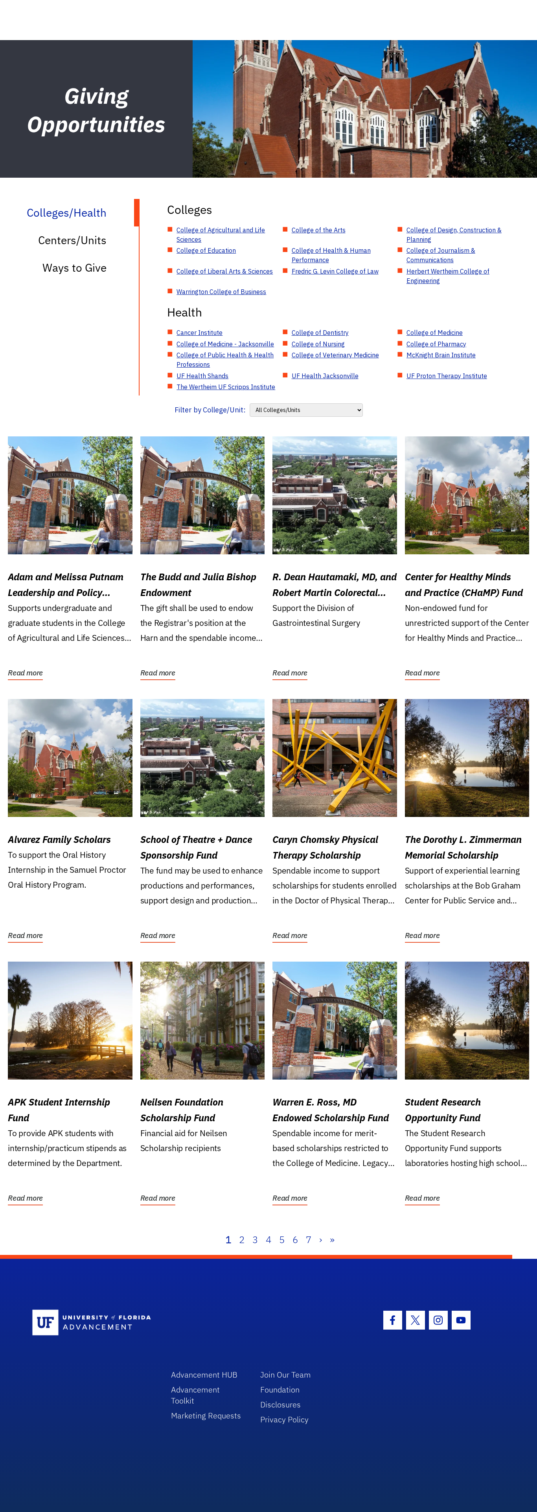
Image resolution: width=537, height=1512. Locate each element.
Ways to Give (74, 267)
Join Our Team (285, 1374)
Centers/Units (72, 240)
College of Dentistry (320, 333)
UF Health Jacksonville (325, 376)
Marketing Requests (206, 1415)
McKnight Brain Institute (441, 355)
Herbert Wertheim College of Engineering (447, 276)
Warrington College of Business (221, 292)
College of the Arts (319, 230)
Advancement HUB (204, 1374)
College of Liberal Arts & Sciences (225, 271)
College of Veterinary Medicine (335, 355)
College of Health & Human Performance (331, 255)
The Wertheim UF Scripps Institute (226, 387)
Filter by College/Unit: (210, 409)
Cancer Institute (200, 333)
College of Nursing (318, 344)
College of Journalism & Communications (440, 255)
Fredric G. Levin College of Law (335, 271)
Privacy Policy (284, 1419)
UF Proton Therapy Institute (446, 376)
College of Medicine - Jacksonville (225, 344)
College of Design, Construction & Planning (454, 234)
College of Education (206, 250)
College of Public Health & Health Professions (225, 359)
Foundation (280, 1389)
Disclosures (280, 1404)
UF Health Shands (202, 376)
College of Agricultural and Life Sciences (221, 234)
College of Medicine (434, 333)
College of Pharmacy (436, 344)
